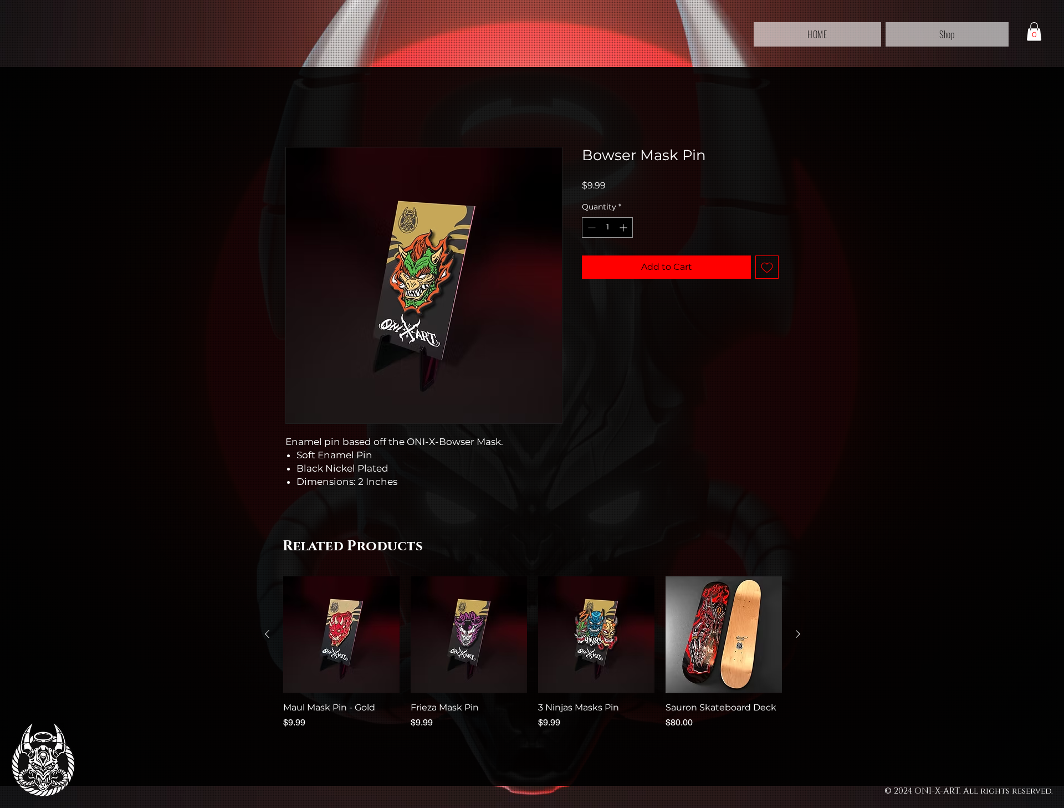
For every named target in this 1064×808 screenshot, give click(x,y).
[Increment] (624, 227)
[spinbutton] (607, 227)
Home (299, 106)
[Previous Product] (267, 634)
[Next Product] (798, 634)
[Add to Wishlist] (767, 267)
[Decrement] (590, 227)
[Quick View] (341, 634)
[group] (532, 659)
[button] (1034, 31)
